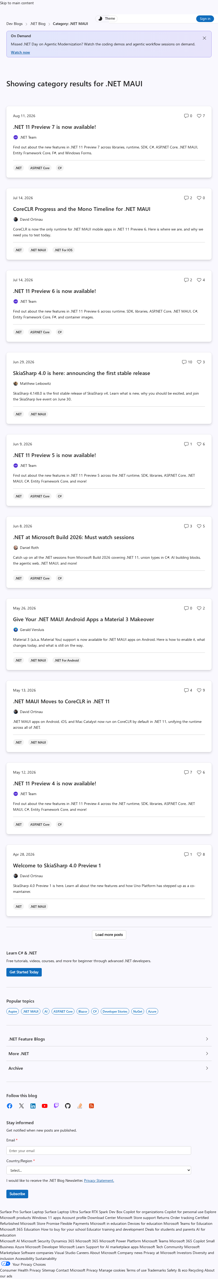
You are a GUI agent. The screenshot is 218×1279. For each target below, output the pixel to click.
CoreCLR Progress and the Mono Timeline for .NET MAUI (81, 208)
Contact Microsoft (70, 1270)
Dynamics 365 (62, 1240)
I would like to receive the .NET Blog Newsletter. (60, 1180)
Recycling (195, 1270)
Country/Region (20, 1160)
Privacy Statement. (99, 1180)
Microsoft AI (10, 1240)
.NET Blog (37, 23)
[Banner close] (204, 38)
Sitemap (48, 1270)
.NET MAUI (31, 1011)
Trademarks (157, 1270)
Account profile (74, 1217)
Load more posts (109, 934)
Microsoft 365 (87, 1240)
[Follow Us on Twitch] (56, 1106)
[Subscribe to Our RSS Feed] (91, 1106)
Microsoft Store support (136, 1217)
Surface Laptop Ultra (61, 1211)
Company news (130, 1252)
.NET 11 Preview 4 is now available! (54, 783)
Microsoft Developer (41, 1246)
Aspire (12, 1011)
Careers (83, 1252)
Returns (163, 1217)
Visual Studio (65, 1252)
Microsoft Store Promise (39, 1223)
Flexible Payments (74, 1223)
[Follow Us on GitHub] (68, 1106)
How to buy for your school (63, 1229)
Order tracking (182, 1217)
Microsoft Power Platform (120, 1240)
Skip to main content (17, 2)
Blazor (82, 1011)
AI (46, 1011)
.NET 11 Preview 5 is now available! (54, 454)
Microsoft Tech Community (161, 1246)
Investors (184, 1252)
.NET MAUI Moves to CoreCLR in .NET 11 (61, 701)
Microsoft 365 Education (20, 1229)
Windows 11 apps (46, 1217)
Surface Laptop (31, 1211)
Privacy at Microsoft (160, 1252)
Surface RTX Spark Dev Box (100, 1211)
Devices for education (145, 1223)
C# (95, 1011)
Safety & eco (177, 1270)
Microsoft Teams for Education (188, 1223)
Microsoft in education (108, 1223)
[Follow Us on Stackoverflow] (80, 1106)
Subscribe (17, 1193)
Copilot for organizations (143, 1211)
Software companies (37, 1252)
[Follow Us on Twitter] (21, 1106)
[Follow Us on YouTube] (44, 1106)
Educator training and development (115, 1229)
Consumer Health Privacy (20, 1270)
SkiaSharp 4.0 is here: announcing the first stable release (81, 372)
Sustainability (46, 1258)
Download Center (101, 1217)
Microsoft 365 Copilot (187, 1240)
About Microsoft (103, 1252)
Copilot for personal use (184, 1211)
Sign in (205, 18)
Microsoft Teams (155, 1240)
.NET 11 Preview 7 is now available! (54, 126)
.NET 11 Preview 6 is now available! (54, 290)
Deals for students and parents (170, 1229)
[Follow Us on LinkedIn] (33, 1106)
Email (12, 1139)
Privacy (92, 1270)
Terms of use (136, 1270)
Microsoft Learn (72, 1246)
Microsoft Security (35, 1240)
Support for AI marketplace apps (112, 1246)
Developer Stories (115, 1011)
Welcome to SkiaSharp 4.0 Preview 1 (57, 865)
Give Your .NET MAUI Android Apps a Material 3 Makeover (83, 619)
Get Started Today (24, 971)
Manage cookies (112, 1270)
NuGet (137, 1011)
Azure (152, 1011)
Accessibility (24, 1258)
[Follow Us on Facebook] (9, 1106)
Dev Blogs (14, 23)
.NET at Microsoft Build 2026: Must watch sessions (73, 536)
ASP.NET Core (63, 1011)
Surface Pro (9, 1211)
